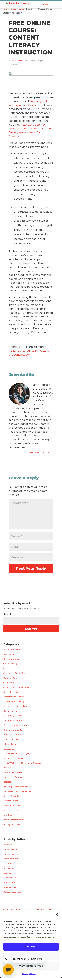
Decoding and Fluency (13, 697)
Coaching (7, 668)
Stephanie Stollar (11, 877)
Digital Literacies (11, 711)
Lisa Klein (8, 873)
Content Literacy (11, 692)
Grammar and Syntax (13, 730)
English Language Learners (16, 725)
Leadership (8, 749)
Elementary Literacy (12, 720)
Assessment (9, 654)
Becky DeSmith (10, 849)
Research (7, 782)
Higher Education (11, 739)
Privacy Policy (29, 973)
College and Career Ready (15, 673)
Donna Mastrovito (11, 859)
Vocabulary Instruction (13, 819)
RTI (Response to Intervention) (17, 786)
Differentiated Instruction (15, 706)
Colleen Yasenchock (12, 892)
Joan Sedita (16, 61)
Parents (7, 768)
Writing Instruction (12, 824)
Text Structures (10, 810)
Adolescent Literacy (12, 649)
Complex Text (9, 682)
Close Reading (10, 663)
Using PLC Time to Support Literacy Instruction (28, 909)
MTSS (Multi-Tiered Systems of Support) (22, 763)
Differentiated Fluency (13, 701)
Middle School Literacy (14, 758)
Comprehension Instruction (16, 687)
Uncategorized (10, 815)
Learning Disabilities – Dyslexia (18, 753)
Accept (31, 946)
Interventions (9, 744)
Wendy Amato (10, 882)
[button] (57, 914)
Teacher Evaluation (12, 805)
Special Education (11, 796)
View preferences (31, 965)
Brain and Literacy (11, 659)
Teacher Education (12, 801)
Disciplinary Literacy (12, 715)
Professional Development (15, 777)
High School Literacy (13, 734)
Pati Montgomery (11, 854)
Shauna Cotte (9, 868)
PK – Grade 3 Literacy (13, 772)
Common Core (10, 678)
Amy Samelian (10, 887)
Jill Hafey (7, 863)
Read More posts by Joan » (41, 452)
